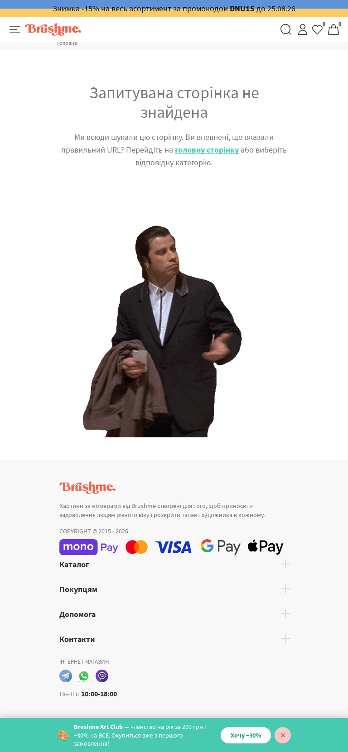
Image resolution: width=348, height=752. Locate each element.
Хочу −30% (246, 735)
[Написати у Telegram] (65, 676)
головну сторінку (207, 149)
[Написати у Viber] (102, 676)
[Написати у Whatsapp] (83, 676)
